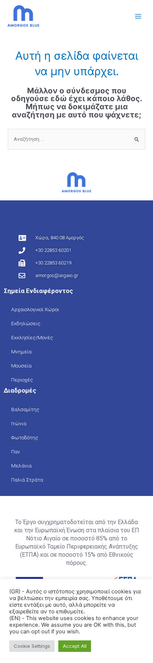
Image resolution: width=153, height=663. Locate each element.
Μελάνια (21, 466)
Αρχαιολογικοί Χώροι (35, 309)
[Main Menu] (138, 16)
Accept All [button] (75, 646)
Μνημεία (21, 351)
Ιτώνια (18, 423)
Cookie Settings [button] (32, 646)
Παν (15, 451)
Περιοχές (22, 380)
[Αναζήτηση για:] (76, 139)
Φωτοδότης (24, 437)
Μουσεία (21, 366)
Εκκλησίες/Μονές (32, 337)
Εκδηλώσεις (25, 323)
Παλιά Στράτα (27, 480)
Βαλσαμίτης (25, 409)
